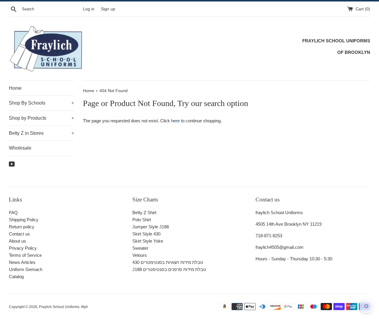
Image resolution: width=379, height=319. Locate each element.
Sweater (140, 248)
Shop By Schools (41, 102)
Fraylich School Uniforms (59, 307)
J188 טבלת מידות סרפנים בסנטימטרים (169, 269)
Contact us (19, 233)
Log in (88, 9)
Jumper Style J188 (150, 226)
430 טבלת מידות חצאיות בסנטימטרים (167, 262)
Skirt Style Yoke (147, 240)
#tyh (84, 307)
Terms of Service (25, 255)
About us (17, 240)
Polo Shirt (141, 219)
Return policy (21, 226)
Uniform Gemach (25, 269)
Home (15, 88)
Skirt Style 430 (146, 233)
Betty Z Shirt (144, 212)
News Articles (22, 262)
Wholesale (20, 147)
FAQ (13, 212)
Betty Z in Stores (41, 133)
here (175, 120)
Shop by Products (41, 118)
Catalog (16, 276)
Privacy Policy (23, 248)
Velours (139, 255)
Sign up (108, 9)
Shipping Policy (23, 219)
